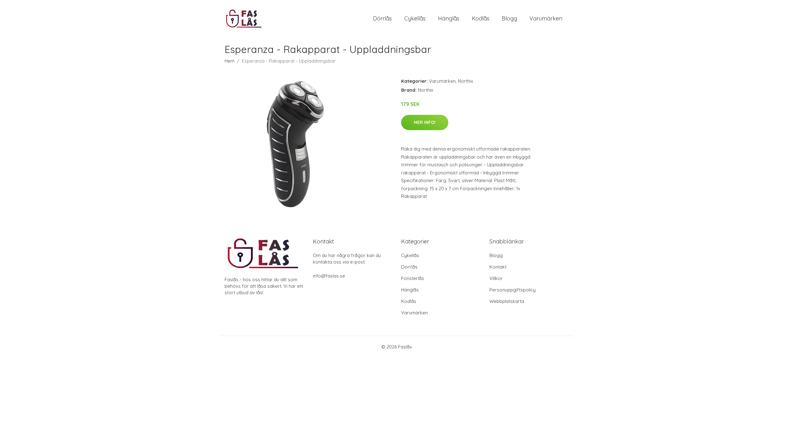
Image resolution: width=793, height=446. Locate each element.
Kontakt (497, 267)
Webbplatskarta (506, 301)
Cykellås (415, 18)
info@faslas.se (329, 276)
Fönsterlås (412, 278)
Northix (465, 81)
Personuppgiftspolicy (512, 290)
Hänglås (448, 18)
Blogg (509, 18)
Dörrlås (382, 18)
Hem (229, 61)
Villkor (496, 278)
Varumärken (545, 18)
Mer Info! (425, 122)
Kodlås (480, 18)
